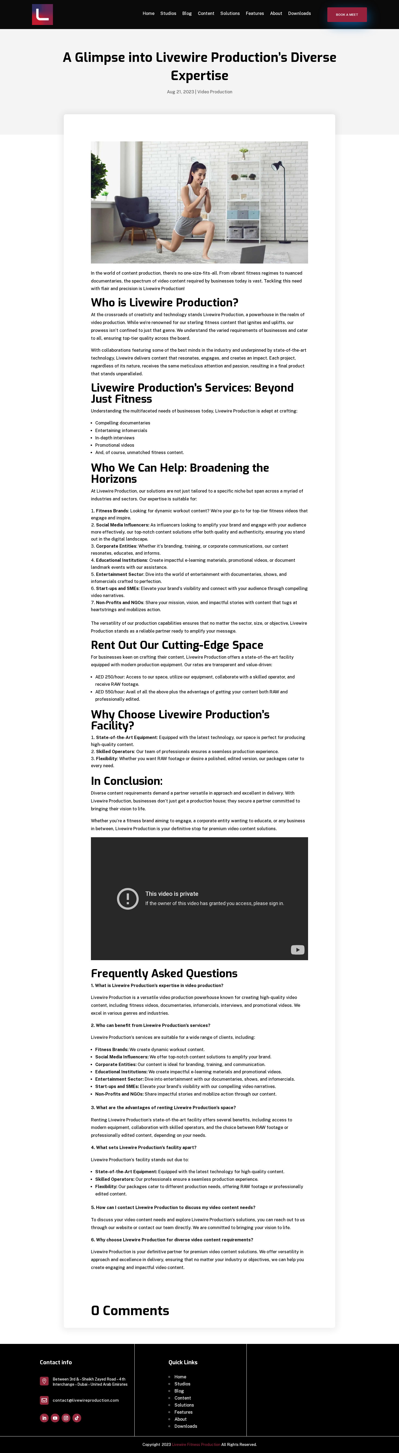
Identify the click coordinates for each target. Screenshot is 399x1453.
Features (255, 13)
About (276, 13)
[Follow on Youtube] (55, 1418)
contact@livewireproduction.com (86, 1400)
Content (206, 13)
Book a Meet (347, 15)
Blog (187, 13)
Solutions (230, 13)
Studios (168, 13)
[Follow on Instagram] (66, 1418)
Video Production (214, 91)
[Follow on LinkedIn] (44, 1418)
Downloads (299, 13)
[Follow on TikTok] (76, 1418)
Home (148, 13)
